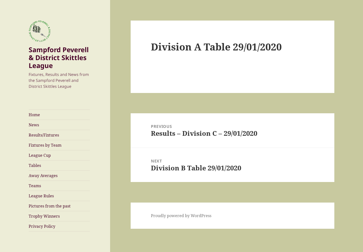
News (34, 125)
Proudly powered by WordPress (181, 215)
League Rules (41, 196)
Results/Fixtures (44, 135)
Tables (35, 165)
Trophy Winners (44, 216)
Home (34, 114)
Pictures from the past (50, 206)
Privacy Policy (42, 226)
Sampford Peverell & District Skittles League (59, 57)
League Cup (40, 155)
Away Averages (43, 175)
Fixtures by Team (45, 145)
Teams (35, 185)
